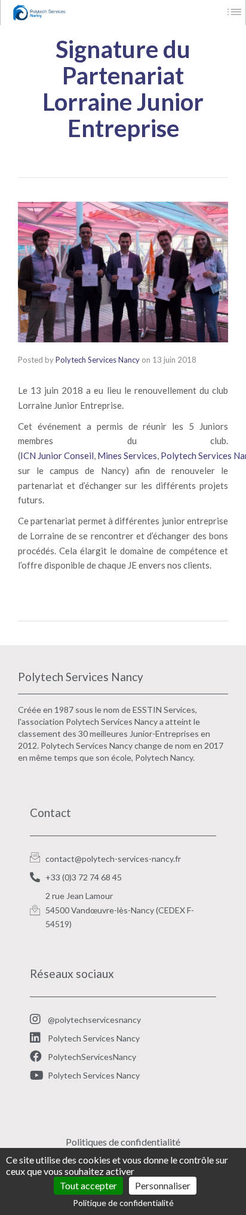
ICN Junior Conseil (57, 455)
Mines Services (127, 455)
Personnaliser (162, 1185)
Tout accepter (88, 1185)
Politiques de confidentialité (123, 1141)
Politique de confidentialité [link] (123, 1203)
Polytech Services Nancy (98, 359)
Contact (50, 812)
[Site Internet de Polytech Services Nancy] (68, 12)
